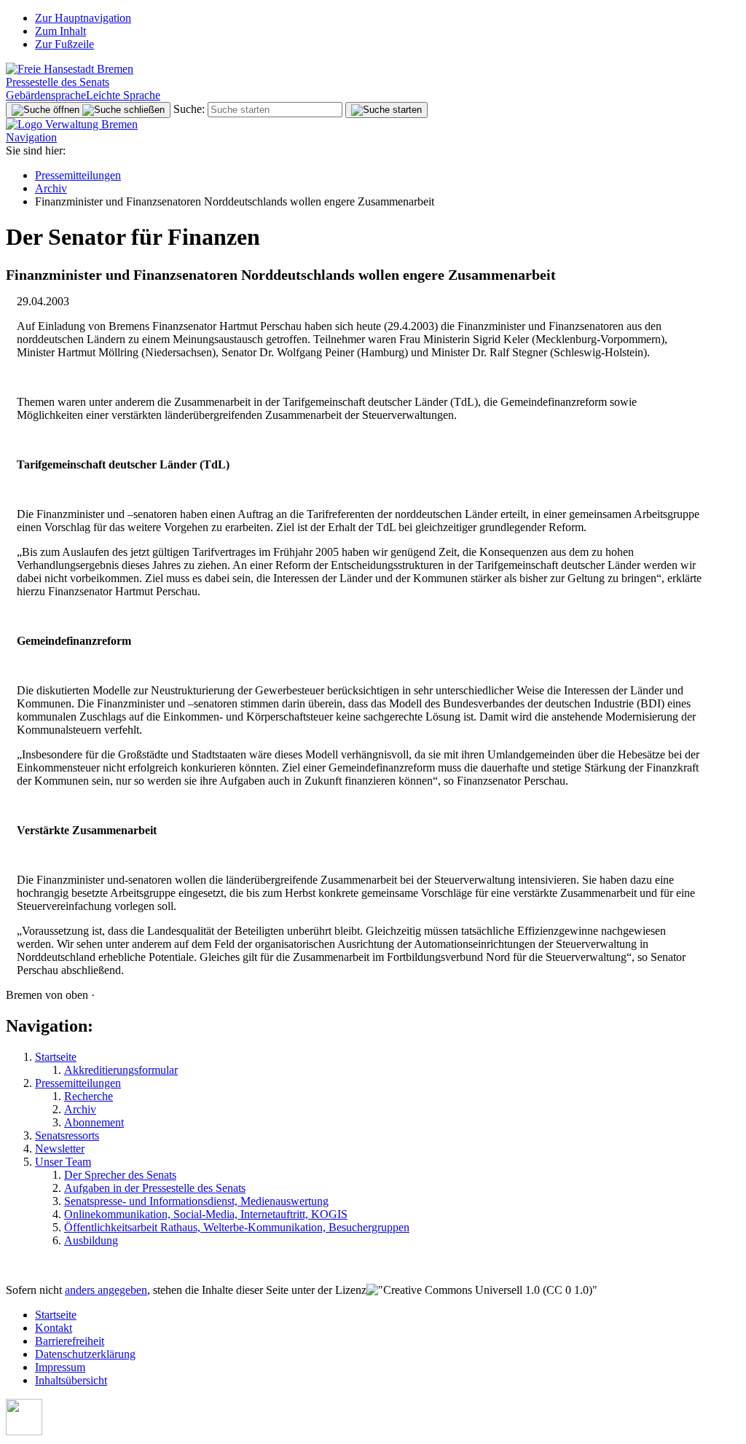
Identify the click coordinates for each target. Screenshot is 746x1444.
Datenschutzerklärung (85, 1354)
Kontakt (53, 1328)
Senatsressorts (67, 1135)
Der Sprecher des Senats (120, 1175)
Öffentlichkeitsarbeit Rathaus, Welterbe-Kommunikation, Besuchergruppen (236, 1227)
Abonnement (94, 1122)
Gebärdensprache (46, 95)
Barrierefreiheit (69, 1341)
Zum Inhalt (60, 31)
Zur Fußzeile (64, 44)
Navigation (31, 137)
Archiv (51, 188)
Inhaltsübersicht (71, 1380)
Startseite (55, 1057)
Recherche (88, 1096)
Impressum (60, 1367)
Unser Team (63, 1161)
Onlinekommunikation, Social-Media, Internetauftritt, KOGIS (206, 1214)
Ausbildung (91, 1240)
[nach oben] (24, 1431)
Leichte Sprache (123, 95)
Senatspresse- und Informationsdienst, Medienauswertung (196, 1201)
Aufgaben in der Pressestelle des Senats (155, 1188)
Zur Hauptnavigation (83, 18)
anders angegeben (106, 1290)
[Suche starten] (386, 110)
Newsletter (60, 1148)
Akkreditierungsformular (121, 1070)
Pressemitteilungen (78, 175)
